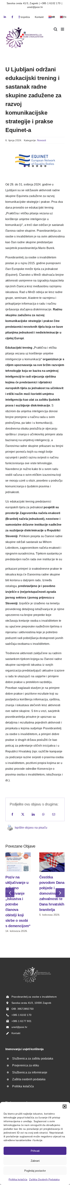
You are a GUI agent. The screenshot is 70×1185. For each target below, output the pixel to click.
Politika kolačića (18, 1179)
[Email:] (53, 814)
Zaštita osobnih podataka (28, 1079)
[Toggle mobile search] (55, 29)
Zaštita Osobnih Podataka (44, 1179)
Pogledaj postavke (35, 1170)
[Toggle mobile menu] (63, 29)
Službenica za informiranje (29, 1072)
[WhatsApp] (43, 814)
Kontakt (15, 1033)
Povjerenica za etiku (25, 1065)
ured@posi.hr (35, 7)
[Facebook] (12, 814)
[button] (64, 1106)
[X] (23, 814)
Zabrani (35, 1160)
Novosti (41, 140)
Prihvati (35, 1150)
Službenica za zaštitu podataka (32, 1058)
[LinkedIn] (33, 814)
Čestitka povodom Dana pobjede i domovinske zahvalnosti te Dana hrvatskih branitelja (51, 893)
